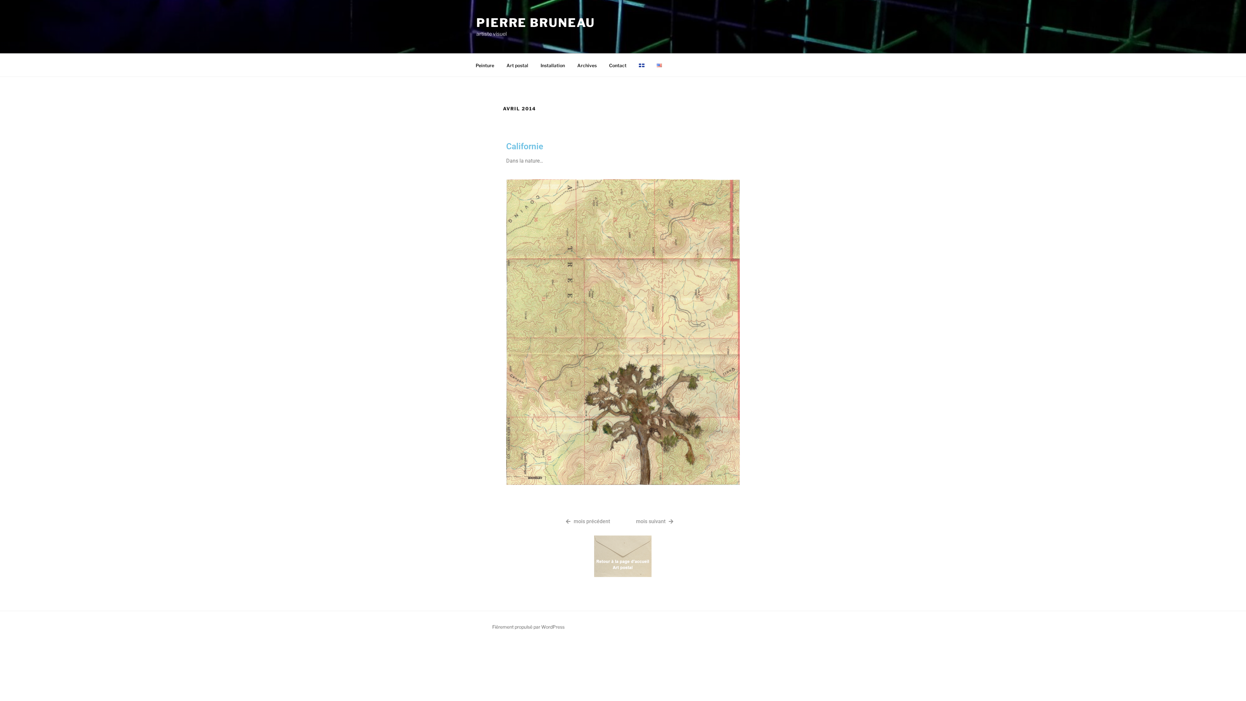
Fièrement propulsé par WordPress (528, 627)
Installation (553, 65)
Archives (587, 65)
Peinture (485, 65)
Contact (618, 65)
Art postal (517, 65)
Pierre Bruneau (535, 23)
